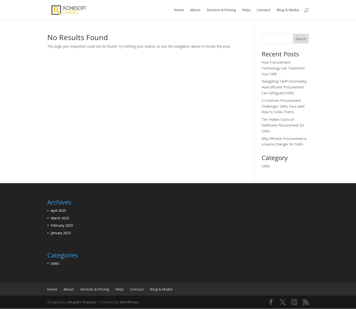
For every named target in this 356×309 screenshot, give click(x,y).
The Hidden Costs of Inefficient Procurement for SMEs (283, 125)
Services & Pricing (221, 10)
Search (300, 38)
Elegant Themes (82, 302)
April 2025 (58, 210)
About (195, 10)
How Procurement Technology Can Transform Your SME (283, 68)
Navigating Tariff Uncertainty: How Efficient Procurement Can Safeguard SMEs (284, 87)
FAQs (246, 10)
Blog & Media (288, 10)
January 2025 (61, 233)
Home (179, 10)
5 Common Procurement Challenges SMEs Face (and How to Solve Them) (283, 106)
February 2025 (62, 225)
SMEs (266, 166)
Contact (264, 10)
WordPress (129, 302)
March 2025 (60, 218)
